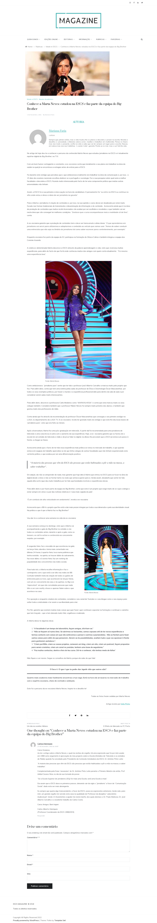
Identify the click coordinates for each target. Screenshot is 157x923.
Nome (30, 855)
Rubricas (100, 39)
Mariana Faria (49, 115)
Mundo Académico (46, 99)
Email (30, 864)
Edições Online (51, 39)
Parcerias (115, 39)
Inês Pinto (125, 704)
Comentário (32, 837)
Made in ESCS (32, 99)
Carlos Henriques (44, 744)
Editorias (68, 39)
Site (28, 874)
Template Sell (60, 920)
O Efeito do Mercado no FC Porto (116, 726)
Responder (41, 816)
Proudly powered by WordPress (26, 920)
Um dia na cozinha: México (37, 726)
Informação (84, 39)
